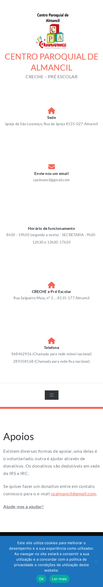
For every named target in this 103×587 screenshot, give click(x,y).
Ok (41, 579)
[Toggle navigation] (52, 395)
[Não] (96, 561)
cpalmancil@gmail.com (73, 493)
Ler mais (59, 579)
